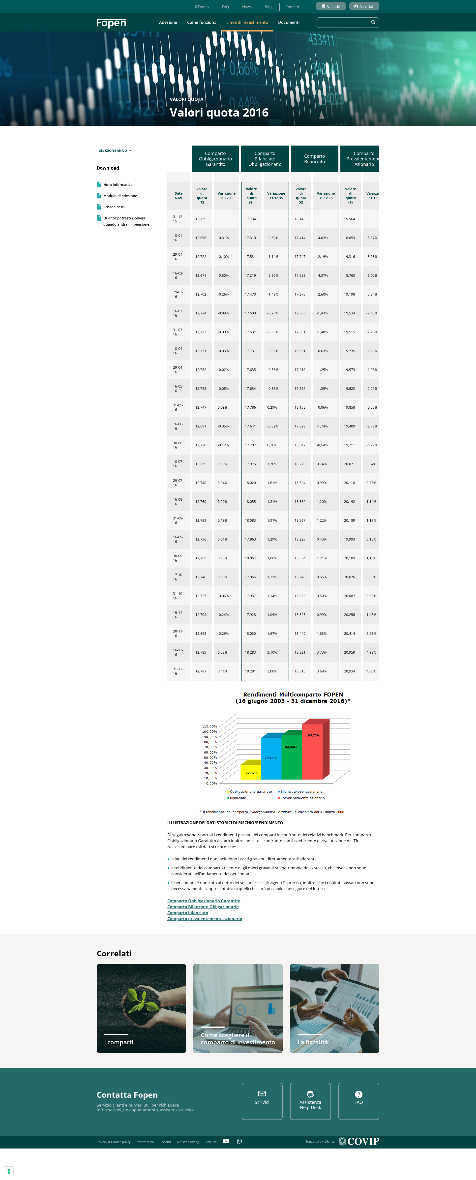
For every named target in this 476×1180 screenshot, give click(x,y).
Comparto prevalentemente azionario (204, 918)
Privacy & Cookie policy (114, 1142)
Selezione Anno (113, 150)
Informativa (145, 1142)
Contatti (292, 6)
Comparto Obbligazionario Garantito (203, 901)
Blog (268, 6)
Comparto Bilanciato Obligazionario (203, 906)
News (247, 6)
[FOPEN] (111, 22)
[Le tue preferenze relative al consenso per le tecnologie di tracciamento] (8, 1171)
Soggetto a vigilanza (320, 1141)
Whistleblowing (188, 1142)
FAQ (225, 6)
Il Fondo (202, 6)
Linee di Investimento (247, 22)
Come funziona (201, 22)
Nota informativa (118, 184)
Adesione (168, 22)
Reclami (165, 1142)
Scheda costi (114, 207)
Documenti (288, 22)
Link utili (211, 1142)
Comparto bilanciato (187, 912)
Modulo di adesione (120, 195)
